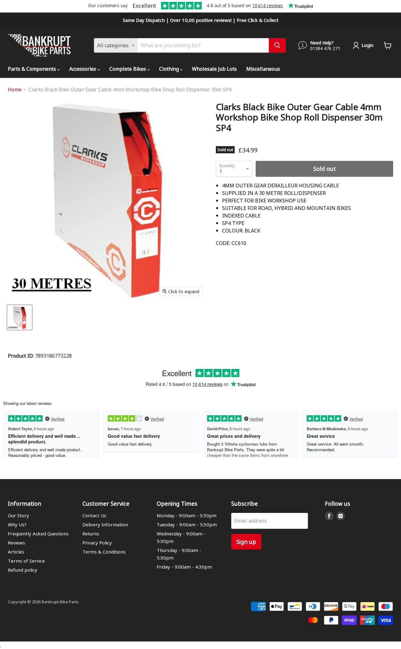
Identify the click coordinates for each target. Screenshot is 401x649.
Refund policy (22, 569)
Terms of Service (26, 560)
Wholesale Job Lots (214, 68)
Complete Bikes (128, 68)
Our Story (18, 515)
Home (15, 89)
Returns (90, 533)
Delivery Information (105, 524)
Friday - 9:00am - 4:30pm (184, 566)
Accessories (83, 68)
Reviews (16, 542)
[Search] (277, 45)
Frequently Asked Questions (38, 533)
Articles (16, 551)
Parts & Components (32, 68)
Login (367, 45)
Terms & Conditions (104, 551)
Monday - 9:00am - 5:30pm (186, 515)
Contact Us (94, 515)
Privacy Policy (97, 542)
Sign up (246, 541)
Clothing (169, 68)
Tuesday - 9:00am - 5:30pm (187, 524)
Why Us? (17, 524)
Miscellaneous (263, 68)
